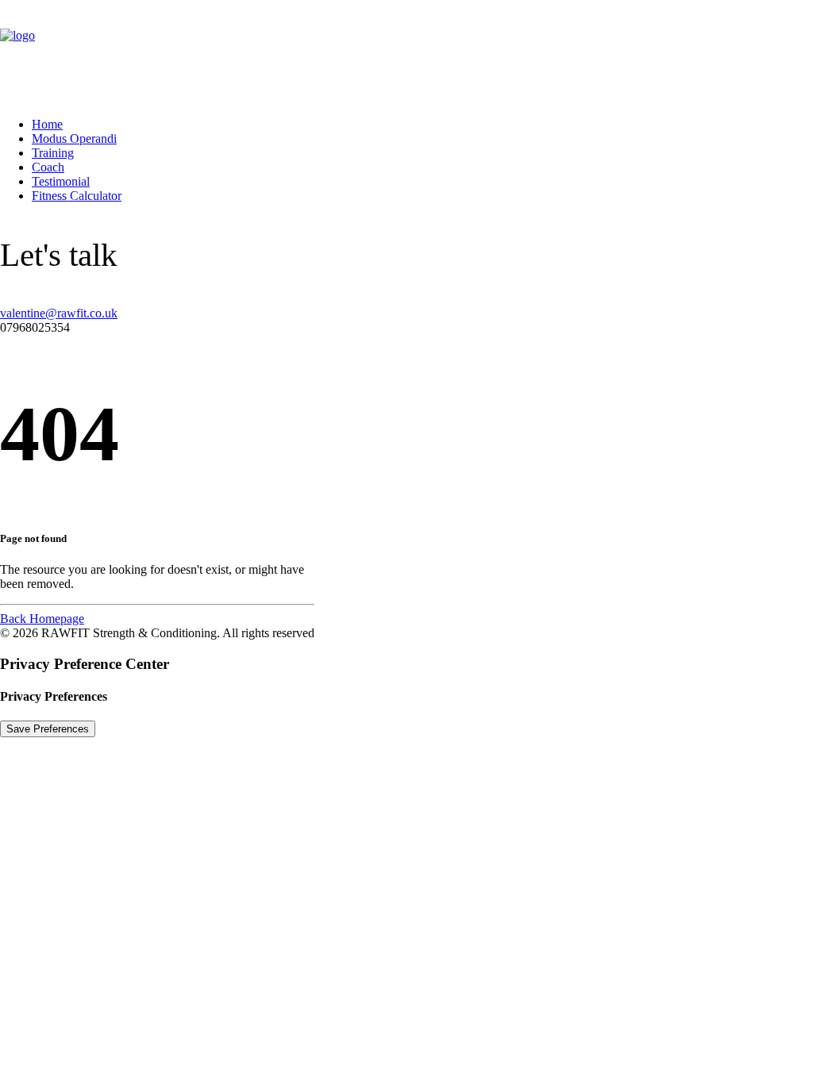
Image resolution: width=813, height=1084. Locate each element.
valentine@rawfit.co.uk (59, 313)
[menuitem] (422, 124)
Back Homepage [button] (42, 618)
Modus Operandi (74, 138)
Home (47, 124)
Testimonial (61, 181)
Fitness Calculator (76, 195)
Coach (48, 167)
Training (53, 153)
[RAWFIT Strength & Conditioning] (406, 52)
